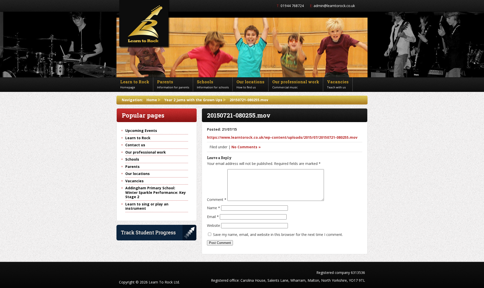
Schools (132, 159)
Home (151, 99)
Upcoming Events (141, 130)
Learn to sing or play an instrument (146, 206)
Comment (216, 199)
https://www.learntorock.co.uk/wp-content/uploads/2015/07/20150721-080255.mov (282, 137)
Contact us (135, 144)
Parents (132, 166)
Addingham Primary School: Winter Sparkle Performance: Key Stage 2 (155, 192)
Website (213, 225)
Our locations (137, 173)
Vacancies (134, 180)
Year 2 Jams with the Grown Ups (193, 99)
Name (213, 207)
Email (213, 216)
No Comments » (246, 147)
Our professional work (145, 152)
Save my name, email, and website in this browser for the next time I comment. (278, 234)
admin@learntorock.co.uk (334, 5)
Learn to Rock (137, 137)
